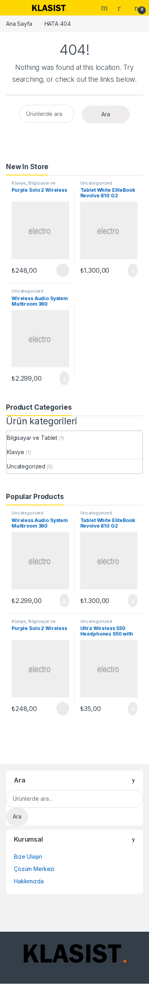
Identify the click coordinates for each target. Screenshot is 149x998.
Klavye (19, 183)
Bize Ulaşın (28, 856)
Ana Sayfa (19, 23)
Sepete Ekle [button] (127, 270)
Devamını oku (57, 270)
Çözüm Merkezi (34, 868)
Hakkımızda (29, 881)
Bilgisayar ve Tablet (34, 185)
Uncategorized (96, 183)
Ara (105, 7)
